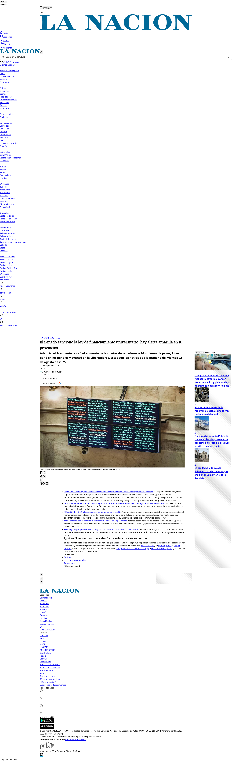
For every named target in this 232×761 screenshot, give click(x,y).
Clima (2, 73)
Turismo (3, 186)
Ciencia (3, 140)
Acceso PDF (5, 227)
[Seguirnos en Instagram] (41, 706)
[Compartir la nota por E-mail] (47, 483)
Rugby (3, 169)
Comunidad (5, 134)
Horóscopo (5, 192)
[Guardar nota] (41, 472)
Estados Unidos (7, 114)
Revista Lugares (7, 262)
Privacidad (81, 739)
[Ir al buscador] (42, 11)
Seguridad (4, 125)
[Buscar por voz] (228, 56)
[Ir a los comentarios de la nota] (44, 472)
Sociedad (56, 338)
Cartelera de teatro (8, 218)
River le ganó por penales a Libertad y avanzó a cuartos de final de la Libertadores (101, 529)
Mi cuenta (7, 47)
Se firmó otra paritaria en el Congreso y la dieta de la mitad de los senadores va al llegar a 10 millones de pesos (114, 503)
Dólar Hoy (4, 91)
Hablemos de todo (8, 143)
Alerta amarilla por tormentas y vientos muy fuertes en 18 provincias (95, 520)
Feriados (4, 195)
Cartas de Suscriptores (10, 157)
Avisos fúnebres (7, 233)
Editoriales (5, 152)
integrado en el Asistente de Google (132, 548)
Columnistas (5, 155)
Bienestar (4, 137)
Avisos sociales (7, 236)
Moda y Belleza (7, 204)
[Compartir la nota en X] (44, 483)
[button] (116, 188)
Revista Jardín (6, 271)
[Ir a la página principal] (116, 29)
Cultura (3, 131)
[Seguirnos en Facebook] (41, 691)
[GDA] (47, 748)
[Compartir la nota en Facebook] (41, 483)
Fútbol (3, 166)
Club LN (6, 44)
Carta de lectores (8, 239)
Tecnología (5, 189)
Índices (3, 105)
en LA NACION (147, 545)
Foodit (6, 40)
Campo (3, 94)
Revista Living (6, 265)
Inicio (5, 33)
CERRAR (3, 2)
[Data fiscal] (41, 756)
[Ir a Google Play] (47, 722)
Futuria (3, 88)
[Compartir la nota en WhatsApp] (44, 476)
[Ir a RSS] (41, 714)
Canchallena (5, 175)
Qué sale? (4, 213)
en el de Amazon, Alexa (161, 548)
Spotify (161, 545)
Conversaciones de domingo (13, 242)
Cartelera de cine (7, 216)
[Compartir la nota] (41, 476)
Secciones (7, 37)
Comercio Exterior (8, 99)
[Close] (41, 574)
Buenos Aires (6, 123)
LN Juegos (4, 184)
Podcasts (4, 201)
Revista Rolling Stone (9, 268)
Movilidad (4, 102)
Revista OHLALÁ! (7, 256)
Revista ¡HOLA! (6, 259)
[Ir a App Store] (47, 728)
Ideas (2, 247)
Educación (4, 128)
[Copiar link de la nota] (41, 480)
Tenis (2, 172)
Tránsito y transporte (9, 70)
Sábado (3, 245)
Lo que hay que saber (77, 560)
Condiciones (71, 739)
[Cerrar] (41, 52)
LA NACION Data (7, 76)
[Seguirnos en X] (41, 699)
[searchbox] (115, 56)
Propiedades (6, 96)
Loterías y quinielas (9, 198)
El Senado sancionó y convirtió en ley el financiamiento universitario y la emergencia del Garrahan (108, 491)
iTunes (168, 545)
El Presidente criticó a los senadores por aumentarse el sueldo (92, 512)
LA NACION (45, 338)
